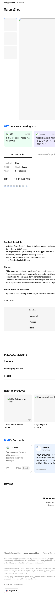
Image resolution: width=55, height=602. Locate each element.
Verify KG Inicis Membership (27, 579)
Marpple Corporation (12, 553)
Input (25, 468)
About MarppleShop (31, 553)
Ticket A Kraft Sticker (14, 424)
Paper (24, 167)
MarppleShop (9, 3)
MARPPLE (20, 3)
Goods (17, 167)
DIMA (17, 163)
